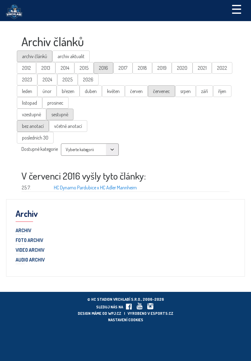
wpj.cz (114, 313)
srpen (185, 91)
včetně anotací (68, 126)
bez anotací (33, 126)
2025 (67, 79)
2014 (65, 68)
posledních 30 (35, 138)
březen (68, 91)
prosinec (55, 103)
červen (136, 91)
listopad (29, 103)
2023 (27, 79)
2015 (84, 68)
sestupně (59, 114)
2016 (103, 68)
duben (91, 91)
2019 (162, 68)
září (204, 91)
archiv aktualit (71, 56)
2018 (142, 68)
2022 (222, 68)
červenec (161, 91)
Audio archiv (30, 260)
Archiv (23, 230)
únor (47, 91)
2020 (182, 68)
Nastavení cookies (125, 319)
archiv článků (34, 56)
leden (27, 91)
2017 (122, 68)
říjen (222, 91)
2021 (202, 68)
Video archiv (30, 250)
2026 (88, 79)
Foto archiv (29, 240)
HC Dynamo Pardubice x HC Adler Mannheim (95, 187)
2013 (45, 68)
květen (113, 91)
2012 (26, 68)
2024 (47, 79)
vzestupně (31, 114)
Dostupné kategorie (39, 149)
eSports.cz (162, 313)
